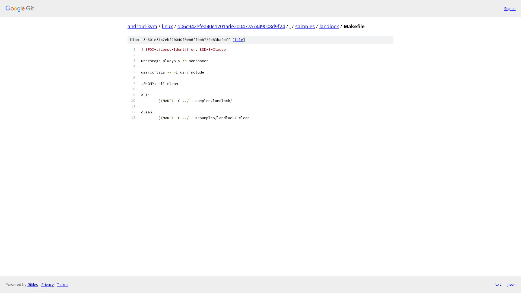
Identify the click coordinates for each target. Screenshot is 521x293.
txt (498, 284)
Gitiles (32, 284)
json (511, 284)
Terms (62, 284)
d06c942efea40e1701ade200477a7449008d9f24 (231, 26)
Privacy (47, 284)
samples (305, 26)
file (238, 39)
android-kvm (142, 26)
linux (167, 26)
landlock (329, 26)
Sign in (510, 8)
